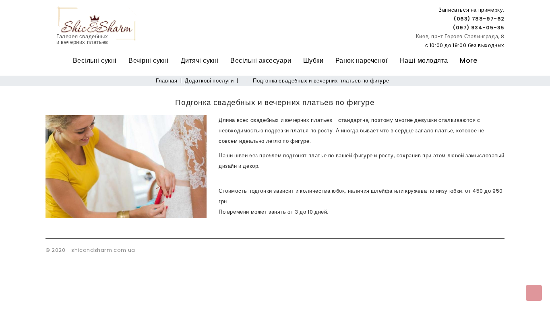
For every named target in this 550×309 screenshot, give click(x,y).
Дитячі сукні (200, 60)
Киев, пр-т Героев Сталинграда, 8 (460, 36)
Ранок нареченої (361, 60)
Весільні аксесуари (260, 60)
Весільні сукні (95, 60)
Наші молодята (423, 60)
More (468, 60)
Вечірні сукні (148, 60)
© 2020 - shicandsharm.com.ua (90, 250)
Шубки (313, 60)
